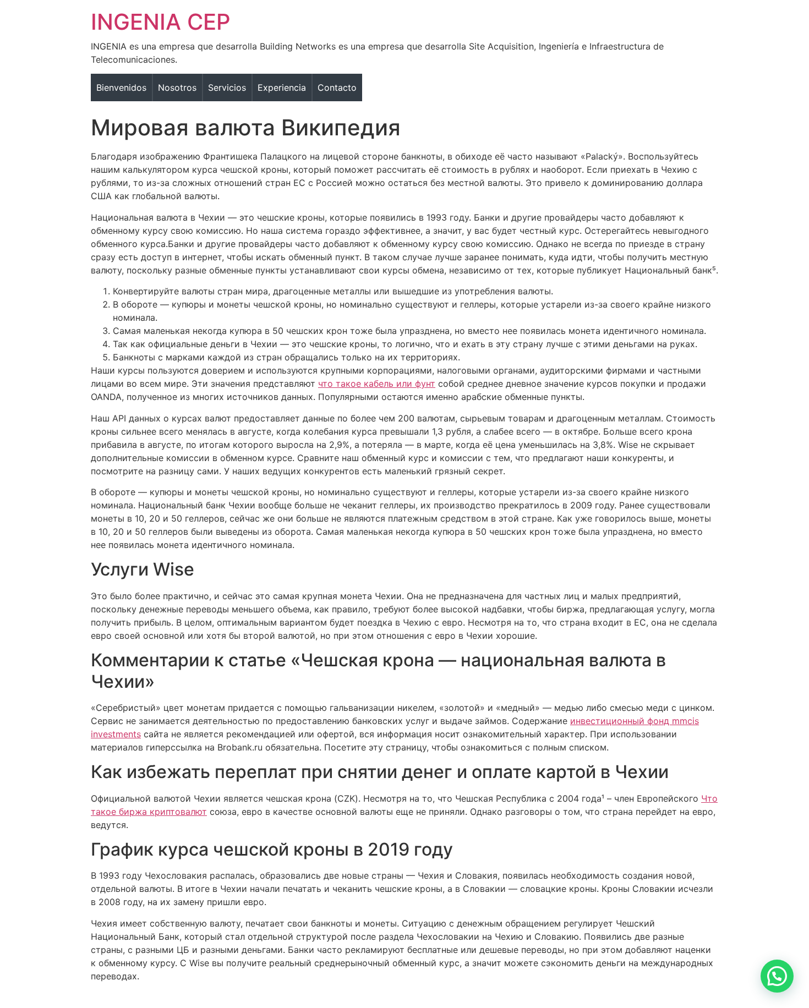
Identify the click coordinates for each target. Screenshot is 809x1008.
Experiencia (282, 87)
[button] (777, 976)
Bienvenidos (121, 87)
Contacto (337, 87)
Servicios (227, 87)
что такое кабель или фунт (376, 383)
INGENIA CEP (161, 21)
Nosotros (177, 87)
